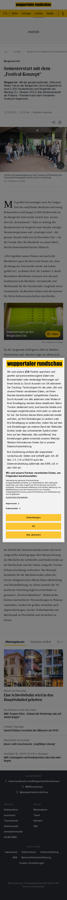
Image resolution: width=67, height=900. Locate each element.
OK (33, 526)
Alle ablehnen (33, 535)
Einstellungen (34, 517)
